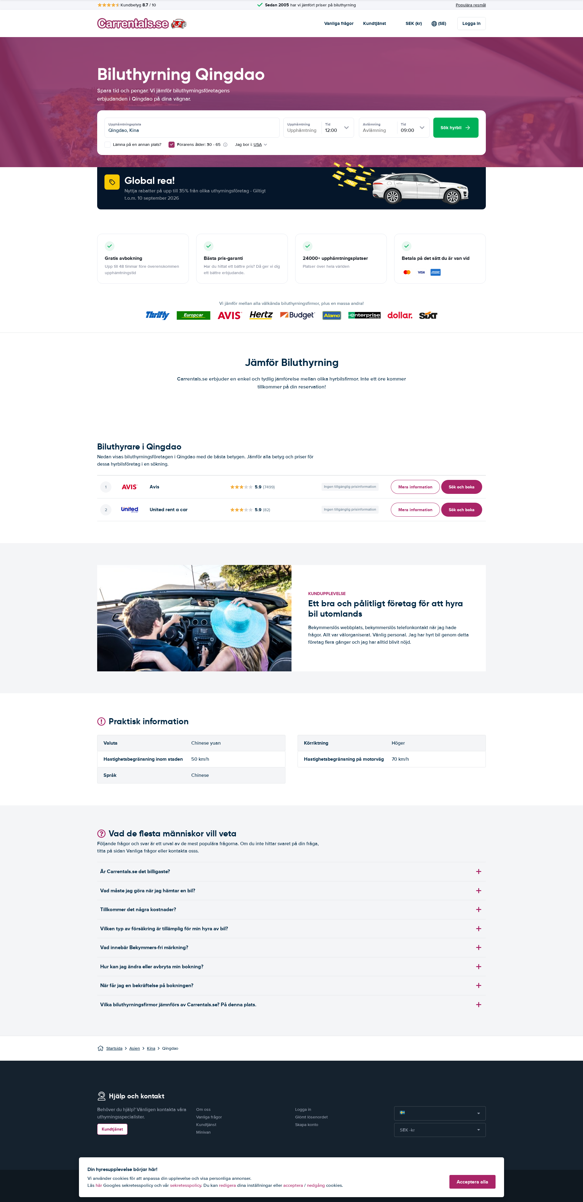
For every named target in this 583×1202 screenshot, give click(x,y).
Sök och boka (462, 487)
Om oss (203, 1109)
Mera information (415, 487)
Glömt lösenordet (311, 1117)
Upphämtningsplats (124, 124)
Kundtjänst (374, 23)
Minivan (203, 1132)
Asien (134, 1048)
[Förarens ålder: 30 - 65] (172, 145)
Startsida (114, 1048)
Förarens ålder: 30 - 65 (198, 144)
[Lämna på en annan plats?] (107, 145)
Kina (151, 1048)
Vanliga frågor (338, 23)
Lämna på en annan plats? (136, 144)
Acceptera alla (472, 1181)
